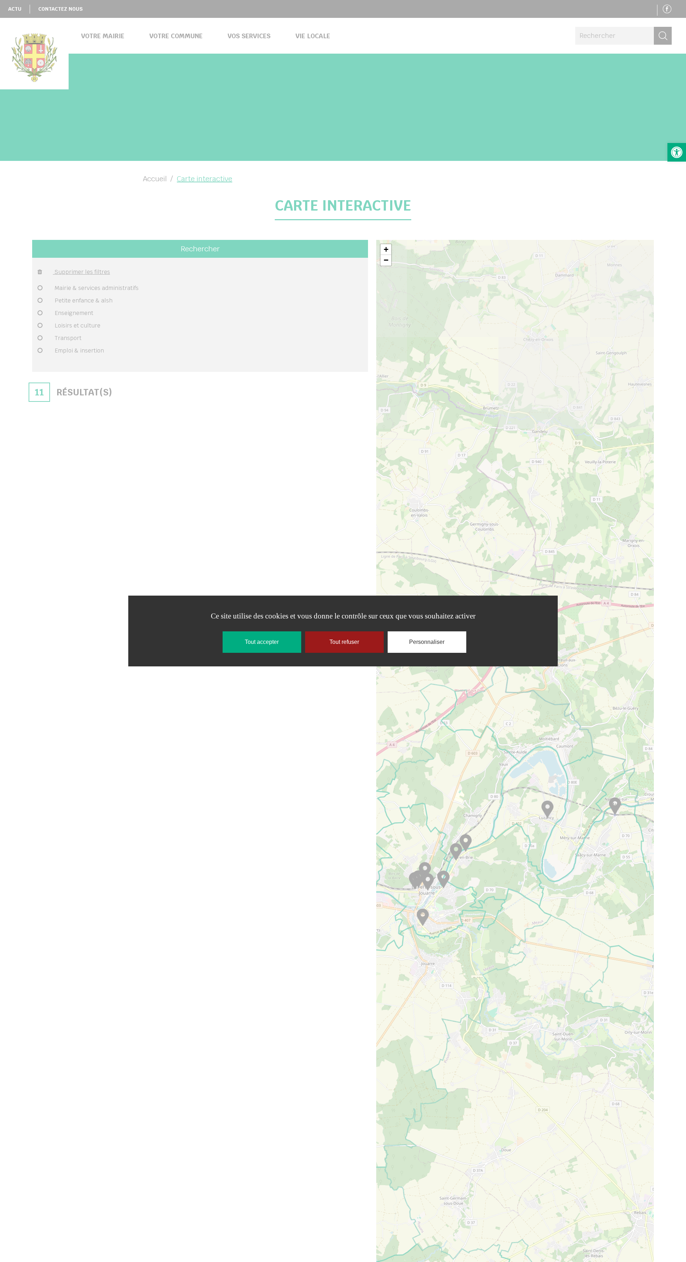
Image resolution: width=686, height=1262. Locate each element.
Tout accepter (262, 642)
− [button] (386, 260)
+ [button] (386, 249)
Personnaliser (426, 642)
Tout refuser (344, 642)
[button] (676, 152)
